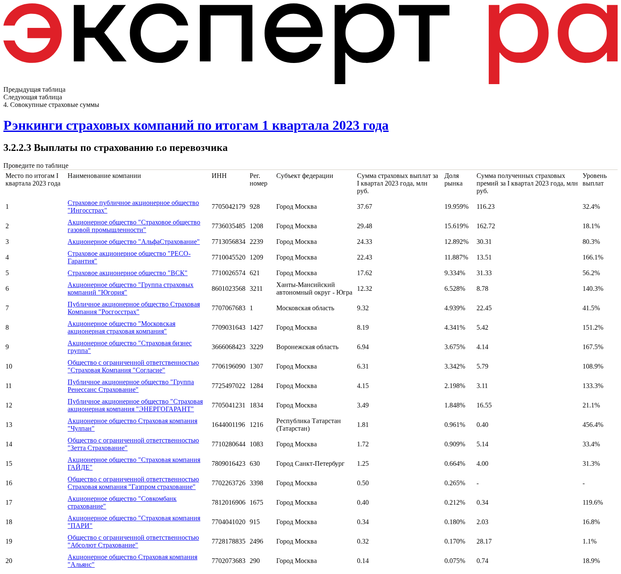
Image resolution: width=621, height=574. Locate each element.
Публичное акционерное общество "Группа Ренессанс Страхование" (131, 385)
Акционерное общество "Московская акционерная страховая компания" (121, 327)
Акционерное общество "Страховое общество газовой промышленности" (134, 226)
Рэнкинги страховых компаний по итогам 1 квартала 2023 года (196, 125)
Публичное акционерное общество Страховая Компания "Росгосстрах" (134, 308)
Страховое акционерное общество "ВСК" (128, 272)
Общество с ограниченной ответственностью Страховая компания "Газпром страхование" (133, 483)
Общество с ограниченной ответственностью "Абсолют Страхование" (133, 541)
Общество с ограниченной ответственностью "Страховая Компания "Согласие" (133, 366)
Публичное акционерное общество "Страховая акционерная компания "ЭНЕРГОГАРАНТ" (135, 405)
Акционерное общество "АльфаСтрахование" (134, 241)
